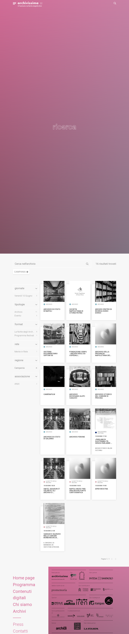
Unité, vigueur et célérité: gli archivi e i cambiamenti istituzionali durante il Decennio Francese (52, 490)
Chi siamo (22, 604)
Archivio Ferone (77, 437)
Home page (24, 577)
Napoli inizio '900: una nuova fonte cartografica (77, 490)
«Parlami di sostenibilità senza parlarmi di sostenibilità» (103, 441)
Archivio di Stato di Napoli (52, 310)
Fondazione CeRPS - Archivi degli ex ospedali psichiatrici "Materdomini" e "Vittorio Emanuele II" (78, 353)
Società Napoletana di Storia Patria (76, 311)
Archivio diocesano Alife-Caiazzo (77, 396)
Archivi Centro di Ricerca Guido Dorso (103, 311)
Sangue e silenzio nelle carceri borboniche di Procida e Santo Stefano (52, 536)
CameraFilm (49, 394)
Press (18, 624)
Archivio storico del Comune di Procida (103, 396)
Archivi (19, 611)
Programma (24, 584)
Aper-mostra (101, 489)
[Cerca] (87, 264)
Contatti (20, 631)
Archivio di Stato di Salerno (52, 438)
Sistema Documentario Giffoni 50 (51, 353)
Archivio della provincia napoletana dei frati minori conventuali (102, 353)
